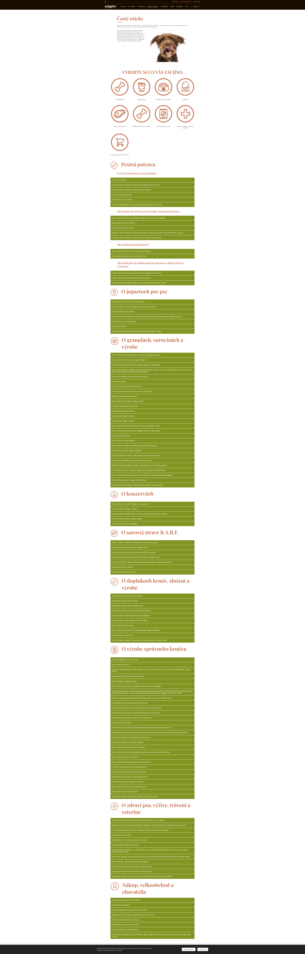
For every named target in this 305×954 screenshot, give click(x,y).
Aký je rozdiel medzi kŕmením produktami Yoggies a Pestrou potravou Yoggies (138, 218)
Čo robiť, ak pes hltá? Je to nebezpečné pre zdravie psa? (131, 737)
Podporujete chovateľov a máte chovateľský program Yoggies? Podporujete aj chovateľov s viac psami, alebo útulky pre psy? (151, 935)
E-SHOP (177, 1)
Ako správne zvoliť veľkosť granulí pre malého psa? (129, 772)
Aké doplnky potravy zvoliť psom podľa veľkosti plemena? (131, 610)
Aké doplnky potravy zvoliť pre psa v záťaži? (127, 596)
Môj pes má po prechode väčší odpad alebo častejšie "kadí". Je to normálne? (138, 820)
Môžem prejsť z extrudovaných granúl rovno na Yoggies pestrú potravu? (136, 273)
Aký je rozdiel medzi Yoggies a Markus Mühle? (128, 401)
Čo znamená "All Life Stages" (122, 722)
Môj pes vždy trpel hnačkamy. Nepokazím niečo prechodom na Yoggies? (136, 686)
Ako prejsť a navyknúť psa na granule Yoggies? (128, 742)
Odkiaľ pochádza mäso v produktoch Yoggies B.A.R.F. (130, 547)
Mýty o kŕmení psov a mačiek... (122, 199)
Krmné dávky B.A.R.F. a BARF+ (122, 567)
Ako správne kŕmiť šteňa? (120, 664)
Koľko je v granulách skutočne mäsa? (124, 396)
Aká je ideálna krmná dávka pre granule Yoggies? (128, 747)
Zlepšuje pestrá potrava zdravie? (123, 228)
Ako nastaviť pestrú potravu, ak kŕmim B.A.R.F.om (129, 256)
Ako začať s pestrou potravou (122, 195)
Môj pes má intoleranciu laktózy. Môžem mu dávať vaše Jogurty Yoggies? (137, 331)
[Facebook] (105, 1)
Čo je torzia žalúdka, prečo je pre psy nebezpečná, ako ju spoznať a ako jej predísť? (140, 830)
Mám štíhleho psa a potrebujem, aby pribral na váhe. (130, 703)
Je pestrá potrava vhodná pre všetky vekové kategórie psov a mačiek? (136, 185)
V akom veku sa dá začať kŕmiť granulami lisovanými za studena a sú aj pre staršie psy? (141, 727)
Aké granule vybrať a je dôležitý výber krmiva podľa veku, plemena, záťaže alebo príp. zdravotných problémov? (150, 732)
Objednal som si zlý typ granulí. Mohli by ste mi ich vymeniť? (133, 915)
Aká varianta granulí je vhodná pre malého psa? (128, 676)
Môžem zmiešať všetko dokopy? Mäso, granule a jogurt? (131, 278)
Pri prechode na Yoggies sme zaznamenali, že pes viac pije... (132, 460)
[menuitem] (123, 6)
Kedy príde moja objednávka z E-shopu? (125, 920)
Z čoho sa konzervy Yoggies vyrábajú (124, 509)
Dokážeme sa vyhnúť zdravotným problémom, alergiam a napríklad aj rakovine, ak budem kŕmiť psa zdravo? (149, 825)
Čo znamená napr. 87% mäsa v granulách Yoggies (129, 360)
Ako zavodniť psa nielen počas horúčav (125, 845)
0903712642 (197, 1)
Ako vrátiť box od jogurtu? (121, 905)
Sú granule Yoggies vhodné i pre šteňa (125, 660)
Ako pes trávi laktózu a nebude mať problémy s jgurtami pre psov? (134, 796)
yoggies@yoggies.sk (186, 1)
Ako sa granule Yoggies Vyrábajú (123, 421)
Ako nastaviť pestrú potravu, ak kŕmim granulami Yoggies (131, 251)
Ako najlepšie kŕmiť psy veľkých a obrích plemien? (129, 787)
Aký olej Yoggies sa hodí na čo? (122, 635)
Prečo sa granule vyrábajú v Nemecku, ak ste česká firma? (132, 391)
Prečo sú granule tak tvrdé (121, 436)
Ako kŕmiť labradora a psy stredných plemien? (127, 782)
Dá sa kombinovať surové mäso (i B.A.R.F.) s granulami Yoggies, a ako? (136, 426)
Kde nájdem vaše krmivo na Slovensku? (125, 925)
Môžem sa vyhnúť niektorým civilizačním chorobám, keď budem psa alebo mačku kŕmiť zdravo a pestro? (147, 233)
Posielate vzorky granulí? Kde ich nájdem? (126, 900)
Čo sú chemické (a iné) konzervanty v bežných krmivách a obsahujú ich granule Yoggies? (142, 475)
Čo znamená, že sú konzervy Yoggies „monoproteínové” (131, 504)
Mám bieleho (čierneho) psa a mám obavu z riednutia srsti (132, 718)
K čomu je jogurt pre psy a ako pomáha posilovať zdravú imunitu (134, 307)
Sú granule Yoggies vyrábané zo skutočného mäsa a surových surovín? (136, 455)
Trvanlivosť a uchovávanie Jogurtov (124, 321)
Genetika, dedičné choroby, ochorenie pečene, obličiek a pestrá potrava (137, 238)
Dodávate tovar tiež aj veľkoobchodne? (125, 929)
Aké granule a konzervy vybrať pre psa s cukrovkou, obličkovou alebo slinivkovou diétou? (142, 876)
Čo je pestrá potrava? (119, 180)
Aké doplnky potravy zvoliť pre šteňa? (125, 601)
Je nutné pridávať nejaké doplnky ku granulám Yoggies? (131, 615)
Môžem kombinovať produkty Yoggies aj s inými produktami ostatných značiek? (139, 283)
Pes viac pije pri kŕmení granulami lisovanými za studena (131, 762)
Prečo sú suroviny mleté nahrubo (123, 441)
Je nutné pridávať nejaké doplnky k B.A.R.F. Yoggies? (130, 620)
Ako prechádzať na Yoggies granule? (124, 681)
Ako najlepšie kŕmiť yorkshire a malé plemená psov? (130, 777)
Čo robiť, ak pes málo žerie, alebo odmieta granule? (129, 767)
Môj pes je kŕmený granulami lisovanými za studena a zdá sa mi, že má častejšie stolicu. (142, 698)
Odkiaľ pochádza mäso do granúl (123, 411)
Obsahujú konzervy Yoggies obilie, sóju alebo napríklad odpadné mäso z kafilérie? (140, 514)
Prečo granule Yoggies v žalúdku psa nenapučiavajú (129, 376)
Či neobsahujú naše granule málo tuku (125, 406)
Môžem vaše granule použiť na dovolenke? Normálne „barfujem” (134, 552)
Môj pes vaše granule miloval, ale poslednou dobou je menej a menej (135, 713)
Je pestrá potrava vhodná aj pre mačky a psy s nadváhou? (131, 190)
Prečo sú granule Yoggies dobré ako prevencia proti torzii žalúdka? (134, 445)
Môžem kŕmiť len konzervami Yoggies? (125, 524)
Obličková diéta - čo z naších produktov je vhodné (129, 840)
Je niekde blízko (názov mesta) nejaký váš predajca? (129, 910)
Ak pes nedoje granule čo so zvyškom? (125, 757)
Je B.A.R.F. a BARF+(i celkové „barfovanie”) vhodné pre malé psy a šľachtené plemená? (142, 562)
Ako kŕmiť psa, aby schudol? (121, 835)
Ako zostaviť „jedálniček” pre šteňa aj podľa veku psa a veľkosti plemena (137, 708)
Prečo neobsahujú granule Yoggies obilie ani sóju (128, 480)
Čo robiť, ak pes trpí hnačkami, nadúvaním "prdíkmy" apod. (132, 866)
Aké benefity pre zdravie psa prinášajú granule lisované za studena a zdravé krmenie (141, 752)
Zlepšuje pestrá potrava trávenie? (123, 223)
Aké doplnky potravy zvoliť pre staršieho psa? (127, 606)
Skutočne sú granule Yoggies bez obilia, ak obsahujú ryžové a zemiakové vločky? (139, 465)
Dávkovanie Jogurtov (119, 326)
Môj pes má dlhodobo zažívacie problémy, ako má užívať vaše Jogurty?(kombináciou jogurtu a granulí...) (147, 316)
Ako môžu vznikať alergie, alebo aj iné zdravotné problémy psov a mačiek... (137, 204)
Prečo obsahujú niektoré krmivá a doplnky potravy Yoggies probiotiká (135, 630)
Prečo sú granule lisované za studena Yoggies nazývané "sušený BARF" (136, 365)
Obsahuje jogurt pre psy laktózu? (123, 311)
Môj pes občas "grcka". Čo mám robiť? (125, 791)
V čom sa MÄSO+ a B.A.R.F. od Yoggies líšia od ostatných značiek (134, 542)
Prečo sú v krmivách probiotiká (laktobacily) (127, 386)
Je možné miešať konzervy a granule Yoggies (127, 519)
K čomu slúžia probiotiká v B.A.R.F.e (124, 572)
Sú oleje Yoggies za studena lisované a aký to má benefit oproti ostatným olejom (139, 640)
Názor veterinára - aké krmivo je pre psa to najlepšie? (130, 861)
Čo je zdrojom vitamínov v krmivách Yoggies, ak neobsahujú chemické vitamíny (139, 470)
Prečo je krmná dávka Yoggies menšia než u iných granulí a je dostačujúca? (137, 485)
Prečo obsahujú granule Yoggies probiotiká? (127, 450)
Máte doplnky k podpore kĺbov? (123, 625)
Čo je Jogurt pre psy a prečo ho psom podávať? (128, 302)
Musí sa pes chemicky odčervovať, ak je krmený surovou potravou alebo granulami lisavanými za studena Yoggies (151, 857)
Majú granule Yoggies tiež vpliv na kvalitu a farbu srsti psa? (132, 871)
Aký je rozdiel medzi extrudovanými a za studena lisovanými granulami (136, 355)
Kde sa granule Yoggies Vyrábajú (123, 416)
